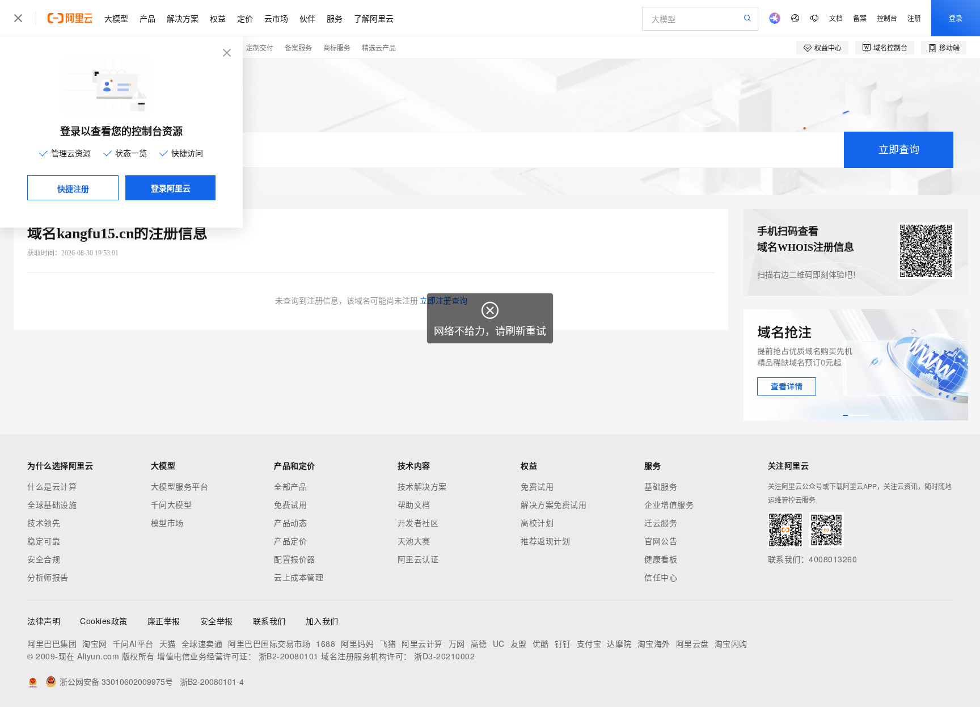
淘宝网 (94, 643)
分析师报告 (48, 577)
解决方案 (182, 18)
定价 (245, 18)
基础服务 (660, 486)
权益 (218, 18)
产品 (147, 18)
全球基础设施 (52, 504)
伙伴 (307, 18)
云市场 (276, 18)
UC (499, 643)
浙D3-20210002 (444, 656)
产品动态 (290, 522)
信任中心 (660, 577)
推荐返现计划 (545, 540)
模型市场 (167, 522)
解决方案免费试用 (553, 504)
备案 (860, 18)
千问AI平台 (133, 643)
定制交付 (259, 47)
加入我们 (322, 620)
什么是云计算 (52, 486)
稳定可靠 (43, 540)
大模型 (116, 18)
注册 (914, 18)
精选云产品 (379, 47)
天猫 (167, 643)
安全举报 (216, 620)
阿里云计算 (422, 643)
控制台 (887, 18)
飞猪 (387, 643)
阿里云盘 (692, 643)
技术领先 (43, 522)
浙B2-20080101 (289, 656)
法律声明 (43, 620)
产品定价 (290, 540)
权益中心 (828, 47)
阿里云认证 (418, 559)
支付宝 (589, 643)
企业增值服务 (669, 504)
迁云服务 (660, 522)
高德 (479, 643)
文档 (836, 18)
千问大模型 (171, 504)
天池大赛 (414, 540)
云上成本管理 (298, 577)
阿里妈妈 (357, 643)
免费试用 (290, 504)
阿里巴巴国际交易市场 (269, 643)
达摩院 (619, 643)
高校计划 (537, 522)
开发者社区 (418, 522)
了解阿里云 (374, 18)
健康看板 (660, 559)
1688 (325, 643)
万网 (457, 643)
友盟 (518, 643)
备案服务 (298, 47)
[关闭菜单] (18, 18)
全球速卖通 (202, 643)
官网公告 (660, 540)
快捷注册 (73, 188)
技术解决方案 (422, 486)
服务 (335, 18)
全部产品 (290, 486)
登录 (955, 18)
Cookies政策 (104, 620)
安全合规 (43, 559)
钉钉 (563, 643)
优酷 (541, 643)
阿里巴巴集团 (52, 643)
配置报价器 (294, 559)
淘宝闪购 (731, 643)
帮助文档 (414, 504)
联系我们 (269, 620)
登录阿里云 (171, 187)
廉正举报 (163, 620)
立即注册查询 (443, 301)
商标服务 (336, 47)
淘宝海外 (653, 643)
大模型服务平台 (180, 486)
